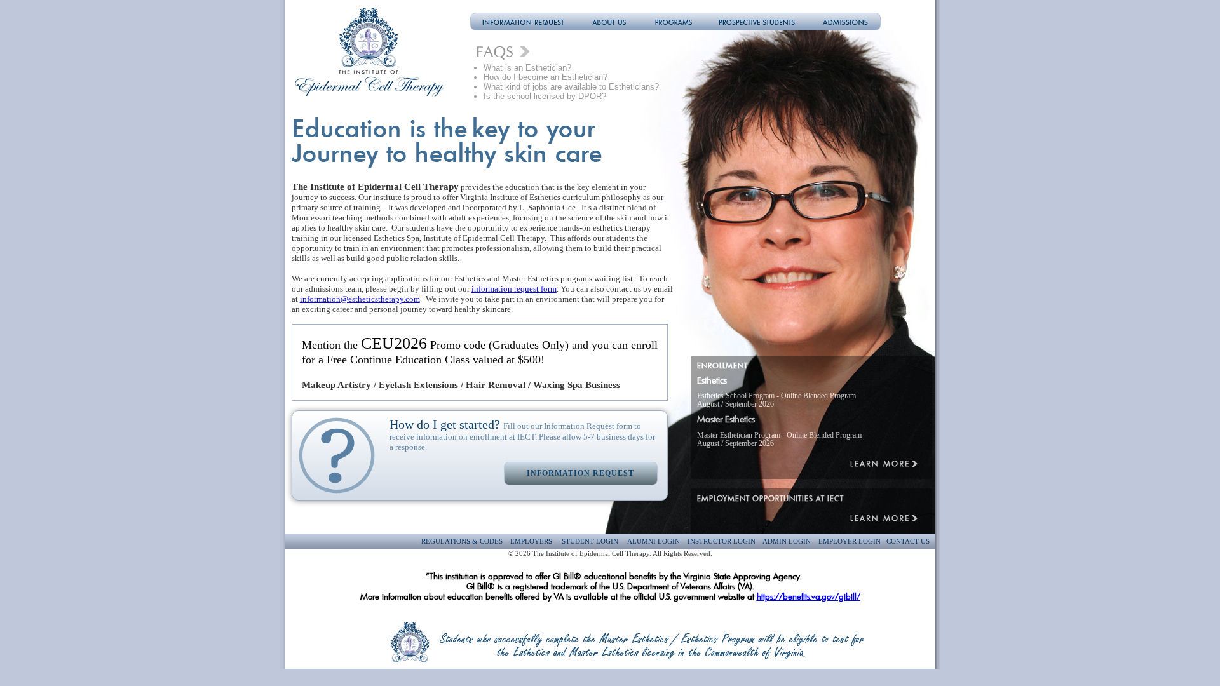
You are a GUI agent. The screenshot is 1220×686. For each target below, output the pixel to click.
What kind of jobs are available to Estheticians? (571, 86)
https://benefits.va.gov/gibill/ (808, 596)
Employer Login (849, 541)
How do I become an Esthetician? (545, 77)
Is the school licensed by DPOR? (545, 96)
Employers (531, 541)
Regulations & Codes (463, 541)
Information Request (580, 473)
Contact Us (908, 541)
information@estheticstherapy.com (360, 299)
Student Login (590, 541)
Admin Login (786, 541)
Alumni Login (653, 541)
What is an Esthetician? (529, 67)
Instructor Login (722, 541)
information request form (514, 288)
